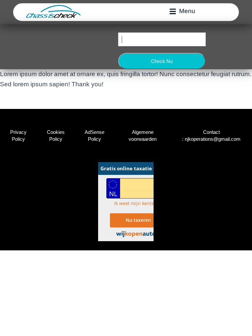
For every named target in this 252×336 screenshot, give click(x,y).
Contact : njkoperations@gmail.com (211, 135)
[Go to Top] (242, 326)
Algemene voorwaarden (143, 135)
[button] (182, 11)
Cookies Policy (56, 135)
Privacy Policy (18, 135)
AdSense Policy (94, 135)
